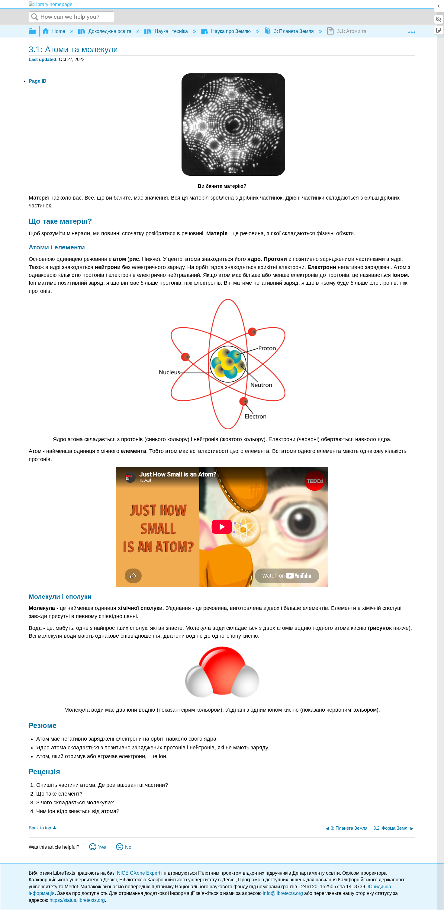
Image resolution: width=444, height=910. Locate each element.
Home (58, 31)
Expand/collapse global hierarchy (36, 31)
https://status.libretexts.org (77, 900)
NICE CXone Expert (139, 873)
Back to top (40, 827)
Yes (102, 847)
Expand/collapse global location (411, 29)
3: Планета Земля (294, 31)
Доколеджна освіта (110, 31)
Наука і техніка (171, 31)
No (128, 847)
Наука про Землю (231, 31)
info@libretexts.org (283, 893)
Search (35, 17)
